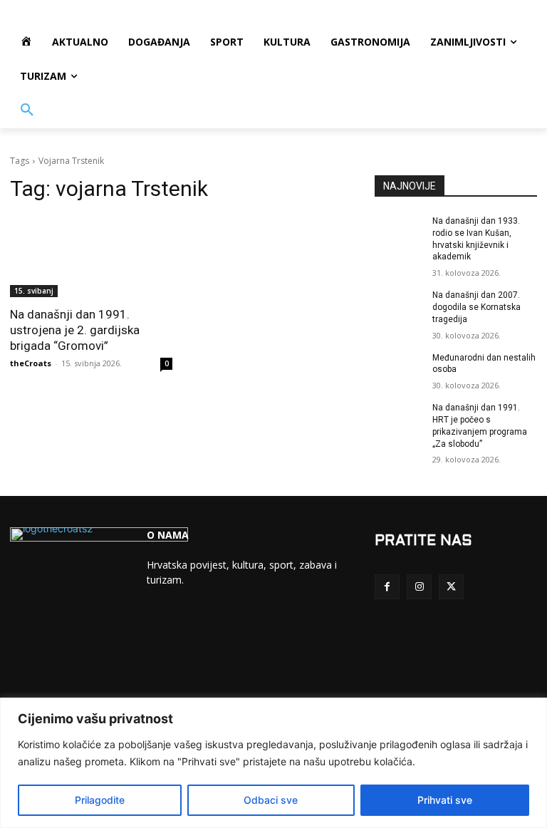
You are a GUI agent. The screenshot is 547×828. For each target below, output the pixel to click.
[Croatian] (163, 636)
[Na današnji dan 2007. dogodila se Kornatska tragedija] (399, 306)
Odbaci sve (271, 800)
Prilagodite (100, 800)
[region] (273, 763)
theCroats (30, 363)
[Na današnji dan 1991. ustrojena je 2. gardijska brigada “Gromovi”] (91, 256)
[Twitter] (451, 586)
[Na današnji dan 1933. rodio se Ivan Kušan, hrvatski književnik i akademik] (399, 232)
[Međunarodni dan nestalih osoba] (399, 369)
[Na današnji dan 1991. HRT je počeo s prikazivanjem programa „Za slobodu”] (399, 419)
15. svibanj (33, 291)
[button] (27, 110)
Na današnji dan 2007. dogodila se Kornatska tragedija (476, 307)
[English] (190, 636)
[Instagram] (419, 586)
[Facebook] (387, 586)
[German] (217, 636)
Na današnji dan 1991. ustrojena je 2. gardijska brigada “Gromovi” (75, 330)
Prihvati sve (444, 800)
